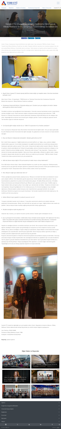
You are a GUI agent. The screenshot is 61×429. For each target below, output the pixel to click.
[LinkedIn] (40, 424)
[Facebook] (52, 424)
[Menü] (58, 3)
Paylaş (24, 38)
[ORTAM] (59, 424)
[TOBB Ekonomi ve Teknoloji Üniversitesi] (9, 3)
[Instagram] (6, 424)
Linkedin (31, 38)
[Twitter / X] (17, 424)
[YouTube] (29, 424)
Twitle (38, 38)
